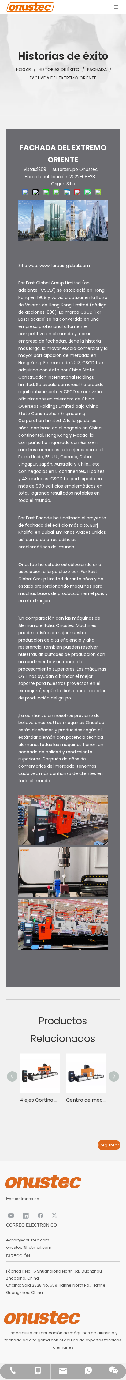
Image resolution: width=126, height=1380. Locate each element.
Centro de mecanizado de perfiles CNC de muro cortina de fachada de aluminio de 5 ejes (86, 1100)
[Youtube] (11, 1215)
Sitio (70, 184)
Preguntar (108, 1145)
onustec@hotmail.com (28, 1247)
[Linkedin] (26, 1215)
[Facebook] (40, 1215)
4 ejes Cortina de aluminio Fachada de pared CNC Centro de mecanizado (40, 1100)
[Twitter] (55, 1215)
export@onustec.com (27, 1240)
